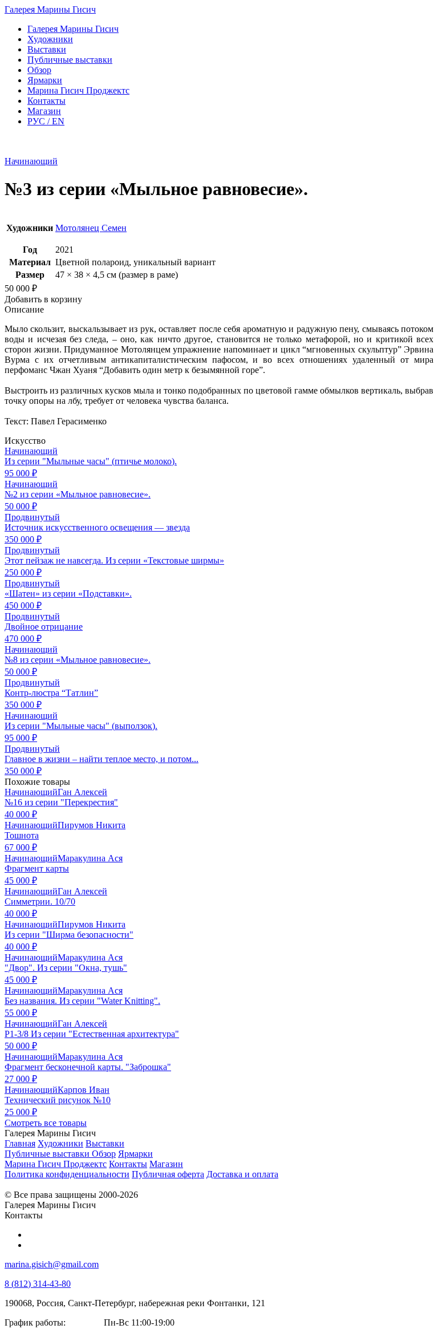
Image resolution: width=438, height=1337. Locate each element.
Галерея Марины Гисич (50, 9)
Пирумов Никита (91, 825)
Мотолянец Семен (91, 228)
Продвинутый (32, 517)
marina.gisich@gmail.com (52, 1264)
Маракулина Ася (90, 858)
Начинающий (31, 161)
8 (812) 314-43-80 (38, 1284)
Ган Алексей (82, 792)
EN (45, 121)
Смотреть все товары (46, 1123)
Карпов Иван (84, 1090)
